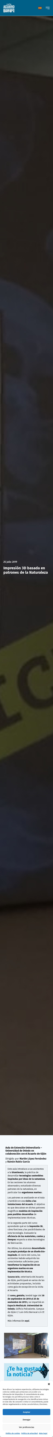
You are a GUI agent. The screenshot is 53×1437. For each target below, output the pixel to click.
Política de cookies (13, 1433)
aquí (27, 1320)
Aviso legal (43, 1433)
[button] (49, 1384)
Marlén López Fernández (33, 1158)
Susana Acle (14, 1277)
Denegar (26, 1419)
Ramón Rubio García (18, 1161)
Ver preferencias (26, 1427)
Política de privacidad (29, 1433)
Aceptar (26, 1412)
